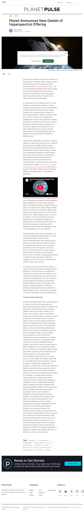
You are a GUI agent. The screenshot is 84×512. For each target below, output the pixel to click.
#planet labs (26, 447)
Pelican (44, 108)
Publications (51, 490)
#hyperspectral (27, 445)
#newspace (38, 445)
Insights (31, 490)
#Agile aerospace (43, 440)
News (16, 16)
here (54, 292)
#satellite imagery (28, 450)
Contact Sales (72, 463)
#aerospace (32, 440)
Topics (61, 2)
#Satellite (36, 447)
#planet (46, 445)
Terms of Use (75, 507)
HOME (10, 16)
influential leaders (31, 266)
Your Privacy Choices (53, 507)
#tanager (48, 450)
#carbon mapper (27, 443)
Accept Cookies (48, 61)
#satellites (39, 450)
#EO (50, 443)
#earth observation (40, 443)
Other (40, 495)
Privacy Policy (26, 507)
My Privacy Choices (36, 60)
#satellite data (45, 447)
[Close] (65, 53)
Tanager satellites (50, 198)
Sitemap (25, 509)
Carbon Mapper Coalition (44, 86)
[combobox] (75, 2)
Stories (31, 495)
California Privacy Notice (39, 507)
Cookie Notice (66, 507)
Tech (40, 490)
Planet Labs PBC (17, 29)
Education (42, 492)
